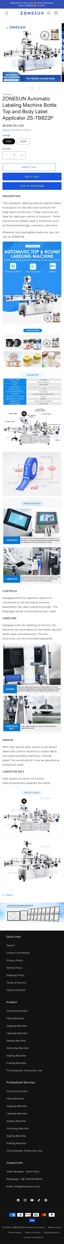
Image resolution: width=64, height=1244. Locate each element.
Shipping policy (51, 1232)
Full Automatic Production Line (24, 1070)
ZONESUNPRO (18, 1227)
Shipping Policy (16, 975)
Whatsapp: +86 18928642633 (24, 1179)
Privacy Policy (15, 960)
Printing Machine (16, 1063)
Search (11, 945)
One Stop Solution (17, 1010)
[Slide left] (24, 88)
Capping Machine (17, 1025)
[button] (6, 13)
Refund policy (54, 1227)
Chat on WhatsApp (32, 185)
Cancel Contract (16, 990)
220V (23, 141)
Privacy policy (14, 1232)
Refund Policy (15, 967)
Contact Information (18, 952)
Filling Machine (15, 1018)
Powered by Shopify (35, 1227)
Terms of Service (16, 982)
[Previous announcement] (6, 4)
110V (9, 141)
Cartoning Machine (18, 1048)
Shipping (6, 130)
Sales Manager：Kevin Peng (23, 1171)
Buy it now (32, 176)
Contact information (33, 1237)
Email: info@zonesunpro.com (23, 1186)
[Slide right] (39, 88)
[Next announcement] (58, 4)
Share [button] (9, 894)
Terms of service (33, 1232)
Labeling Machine (17, 1033)
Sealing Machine (16, 1040)
